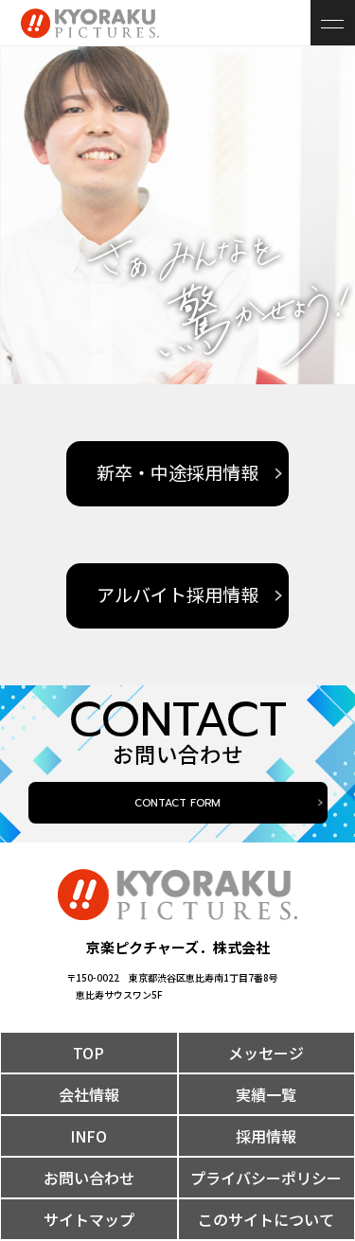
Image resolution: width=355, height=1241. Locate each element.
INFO (88, 1136)
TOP (88, 1052)
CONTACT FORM (177, 803)
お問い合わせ (89, 1177)
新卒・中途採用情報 (177, 474)
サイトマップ (89, 1219)
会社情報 (89, 1094)
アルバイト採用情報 (177, 596)
